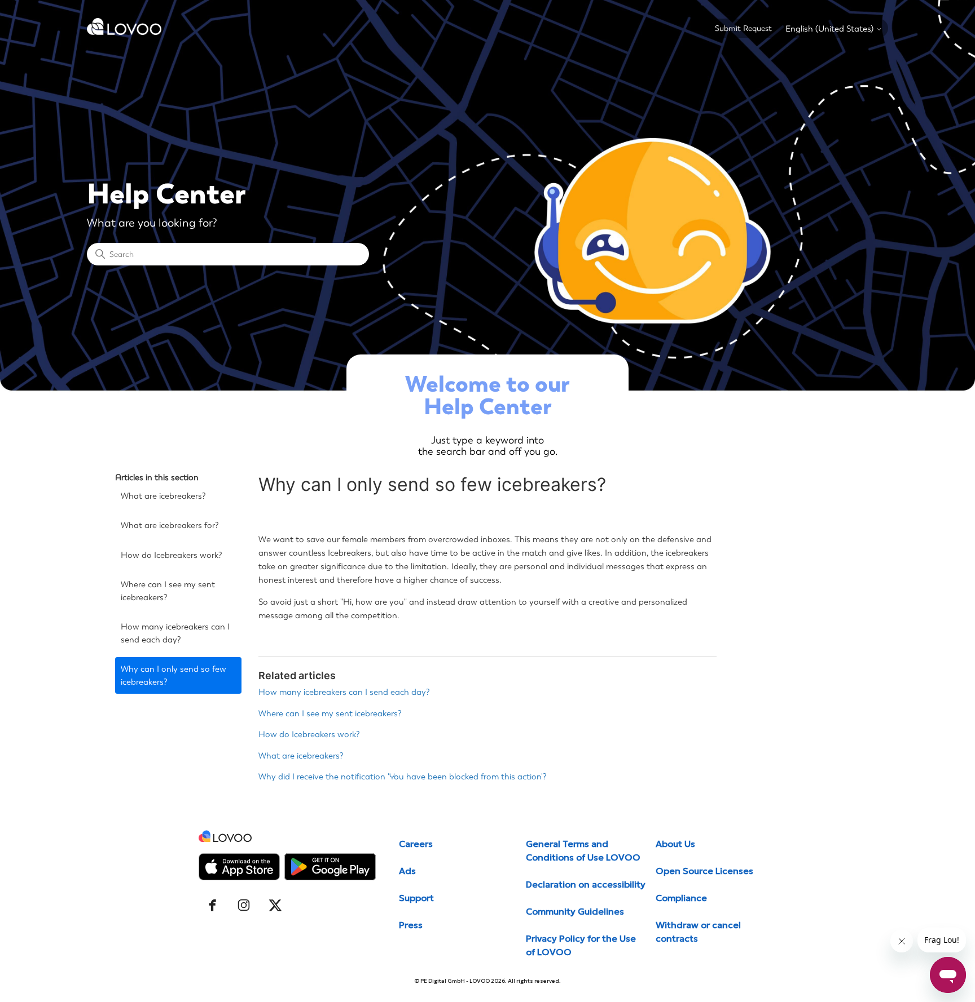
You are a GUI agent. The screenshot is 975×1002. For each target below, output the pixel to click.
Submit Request (743, 28)
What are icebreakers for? (170, 525)
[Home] (124, 32)
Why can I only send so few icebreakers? (173, 675)
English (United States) (830, 29)
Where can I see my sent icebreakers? (168, 590)
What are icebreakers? (163, 496)
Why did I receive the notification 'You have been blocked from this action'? (402, 777)
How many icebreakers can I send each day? (175, 633)
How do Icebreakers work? (171, 555)
